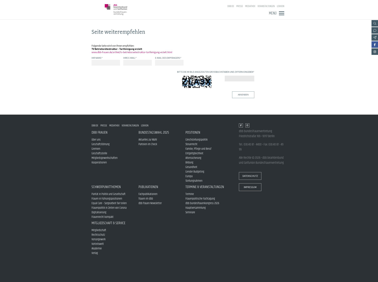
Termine (189, 194)
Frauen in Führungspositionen (107, 198)
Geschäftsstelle (99, 153)
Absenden (243, 95)
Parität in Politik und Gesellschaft (109, 194)
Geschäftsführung (101, 144)
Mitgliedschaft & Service (108, 223)
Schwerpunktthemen (106, 187)
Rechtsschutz (98, 235)
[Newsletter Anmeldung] (375, 37)
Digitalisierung (99, 212)
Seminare (190, 212)
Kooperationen (99, 162)
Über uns (96, 139)
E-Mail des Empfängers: (168, 57)
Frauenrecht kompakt (103, 217)
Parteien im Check (148, 144)
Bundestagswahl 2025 (154, 132)
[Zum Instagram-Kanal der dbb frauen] (375, 51)
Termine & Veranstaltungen (204, 187)
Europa (189, 176)
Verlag (95, 253)
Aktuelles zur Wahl (148, 139)
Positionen (192, 132)
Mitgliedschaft (99, 230)
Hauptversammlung (195, 208)
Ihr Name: (97, 57)
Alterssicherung (193, 158)
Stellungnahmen (193, 181)
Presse (239, 6)
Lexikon (280, 6)
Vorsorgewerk (99, 239)
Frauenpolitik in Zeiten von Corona (109, 208)
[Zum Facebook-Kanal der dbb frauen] (375, 44)
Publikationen (148, 187)
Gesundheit (191, 167)
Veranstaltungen (266, 6)
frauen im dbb (146, 198)
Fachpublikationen (148, 194)
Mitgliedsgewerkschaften (105, 158)
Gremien (96, 149)
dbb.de (230, 6)
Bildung (189, 162)
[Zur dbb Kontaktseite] (375, 30)
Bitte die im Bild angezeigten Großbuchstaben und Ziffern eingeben (215, 71)
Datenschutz (250, 176)
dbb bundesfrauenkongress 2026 (202, 203)
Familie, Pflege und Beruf (198, 149)
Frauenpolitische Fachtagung (200, 198)
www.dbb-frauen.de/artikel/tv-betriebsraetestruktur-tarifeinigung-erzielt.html (132, 52)
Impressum (250, 187)
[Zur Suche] (375, 23)
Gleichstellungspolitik (196, 139)
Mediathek (250, 6)
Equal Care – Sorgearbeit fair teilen (109, 203)
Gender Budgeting (194, 171)
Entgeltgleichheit (194, 153)
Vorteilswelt (98, 244)
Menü (273, 13)
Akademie (97, 248)
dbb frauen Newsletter (150, 203)
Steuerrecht (191, 144)
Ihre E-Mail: (130, 57)
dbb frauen (99, 132)
